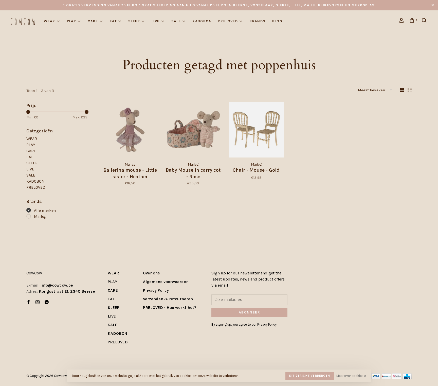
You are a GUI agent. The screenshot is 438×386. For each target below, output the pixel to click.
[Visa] (376, 377)
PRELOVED (228, 21)
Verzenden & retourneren (168, 298)
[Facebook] (28, 302)
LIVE (156, 21)
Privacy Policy (156, 290)
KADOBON (202, 21)
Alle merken (45, 210)
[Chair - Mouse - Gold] (256, 130)
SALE (176, 21)
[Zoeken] (425, 21)
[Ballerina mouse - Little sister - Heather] (130, 130)
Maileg (40, 216)
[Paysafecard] (386, 377)
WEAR (49, 21)
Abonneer (249, 312)
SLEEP (134, 21)
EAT (113, 21)
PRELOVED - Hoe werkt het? (169, 307)
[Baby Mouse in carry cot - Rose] (193, 130)
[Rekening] (402, 21)
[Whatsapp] (47, 302)
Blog (277, 21)
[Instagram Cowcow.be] (37, 302)
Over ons (151, 273)
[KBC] (407, 377)
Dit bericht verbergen (309, 375)
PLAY (71, 21)
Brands (257, 21)
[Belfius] (396, 377)
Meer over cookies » (351, 376)
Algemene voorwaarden (166, 281)
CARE (93, 21)
